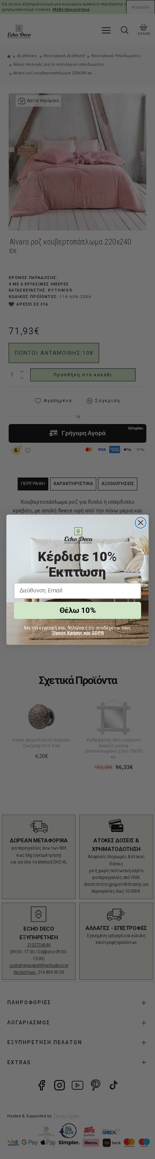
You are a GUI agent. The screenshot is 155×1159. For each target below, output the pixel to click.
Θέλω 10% (77, 610)
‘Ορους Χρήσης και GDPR (77, 632)
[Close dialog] (140, 522)
